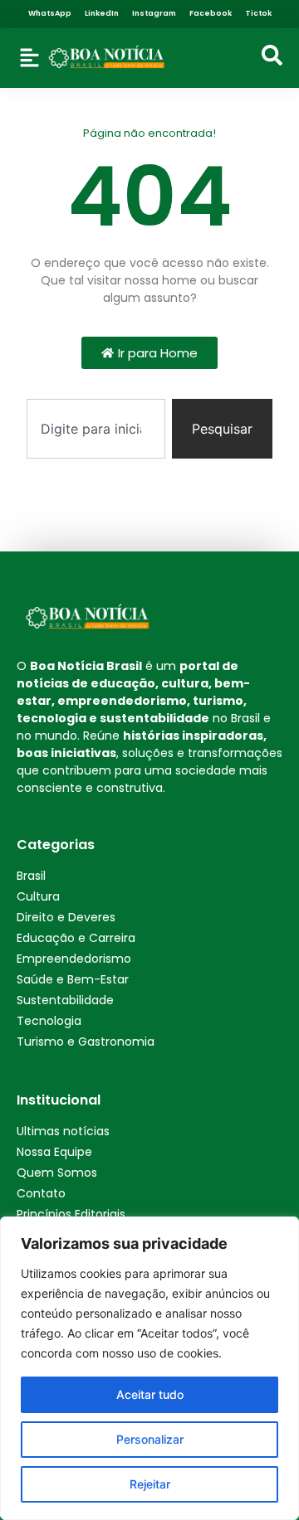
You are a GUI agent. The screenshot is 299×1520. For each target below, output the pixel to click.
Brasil (31, 875)
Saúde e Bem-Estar (73, 979)
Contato (41, 1193)
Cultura (38, 896)
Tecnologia (49, 1021)
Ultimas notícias (63, 1131)
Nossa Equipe (54, 1152)
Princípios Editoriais (71, 1214)
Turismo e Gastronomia (85, 1041)
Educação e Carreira (76, 938)
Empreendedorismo (74, 958)
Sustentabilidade (65, 1000)
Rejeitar (150, 1484)
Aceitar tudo (150, 1394)
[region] (149, 1368)
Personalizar (150, 1439)
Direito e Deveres (66, 917)
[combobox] (96, 429)
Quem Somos (57, 1172)
